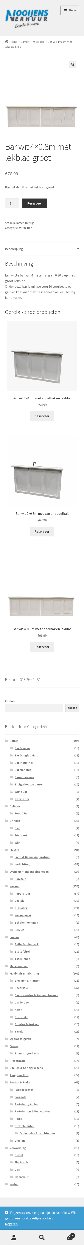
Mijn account (14, 1237)
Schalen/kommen (26, 922)
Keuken (14, 886)
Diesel (19, 1155)
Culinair (15, 806)
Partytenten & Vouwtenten (33, 1111)
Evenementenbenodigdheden (29, 872)
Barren (25, 42)
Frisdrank (21, 835)
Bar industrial (24, 763)
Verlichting (22, 864)
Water (14, 1184)
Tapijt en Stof (19, 1075)
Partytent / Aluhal (27, 1104)
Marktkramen (19, 966)
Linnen (14, 937)
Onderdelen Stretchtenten (37, 1133)
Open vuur (21, 1177)
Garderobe (22, 1002)
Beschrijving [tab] (14, 249)
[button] (72, 64)
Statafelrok (22, 951)
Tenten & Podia (20, 1082)
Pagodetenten (24, 1090)
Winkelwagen (64, 1234)
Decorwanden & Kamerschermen (36, 995)
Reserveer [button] (42, 416)
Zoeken (10, 701)
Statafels (21, 1017)
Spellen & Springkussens (26, 1068)
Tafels (19, 1031)
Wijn (17, 843)
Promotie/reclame (27, 1053)
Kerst (18, 1010)
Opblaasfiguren (20, 1039)
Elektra (14, 850)
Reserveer (34, 203)
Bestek (19, 901)
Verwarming (18, 1148)
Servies (19, 930)
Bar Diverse (22, 748)
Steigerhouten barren (29, 784)
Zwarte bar (22, 799)
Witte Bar (38, 42)
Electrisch (21, 1162)
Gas (17, 1170)
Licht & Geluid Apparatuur (32, 857)
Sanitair (20, 879)
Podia (18, 1119)
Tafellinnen (22, 959)
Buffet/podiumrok (27, 944)
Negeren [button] (11, 1224)
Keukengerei (23, 915)
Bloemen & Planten (27, 980)
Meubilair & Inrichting (24, 973)
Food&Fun (21, 813)
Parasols (20, 1097)
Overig (14, 1046)
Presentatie (17, 1061)
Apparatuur (22, 893)
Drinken (15, 821)
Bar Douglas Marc (26, 755)
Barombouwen (24, 777)
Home (13, 42)
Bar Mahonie (23, 770)
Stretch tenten (24, 1126)
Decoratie (21, 988)
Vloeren (20, 1141)
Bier (17, 828)
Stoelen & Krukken (27, 1024)
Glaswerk (21, 908)
